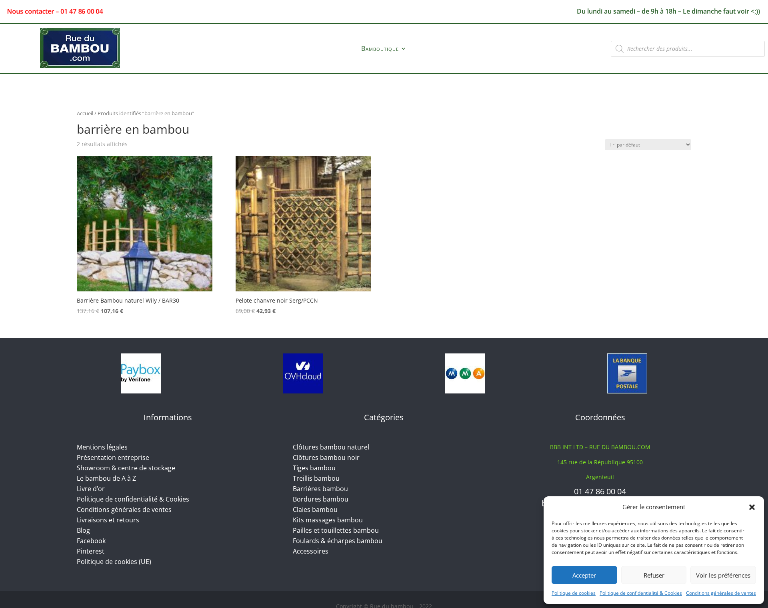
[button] (752, 507)
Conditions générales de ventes (721, 593)
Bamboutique (380, 49)
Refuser (654, 575)
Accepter (584, 575)
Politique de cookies (574, 593)
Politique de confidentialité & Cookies (641, 593)
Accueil (85, 113)
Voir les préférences (723, 575)
